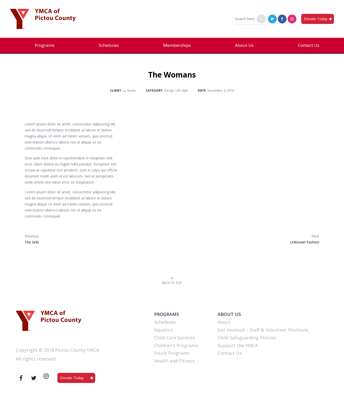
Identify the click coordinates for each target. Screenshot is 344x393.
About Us (244, 45)
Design (169, 90)
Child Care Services (174, 338)
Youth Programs (172, 353)
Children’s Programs (176, 345)
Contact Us (308, 45)
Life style (182, 90)
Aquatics (163, 330)
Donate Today (315, 18)
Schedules (109, 45)
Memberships (177, 45)
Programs (44, 45)
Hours (224, 322)
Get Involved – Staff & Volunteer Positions (263, 330)
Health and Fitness (174, 361)
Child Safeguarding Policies (247, 338)
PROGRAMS (166, 314)
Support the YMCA (238, 345)
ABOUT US (229, 314)
